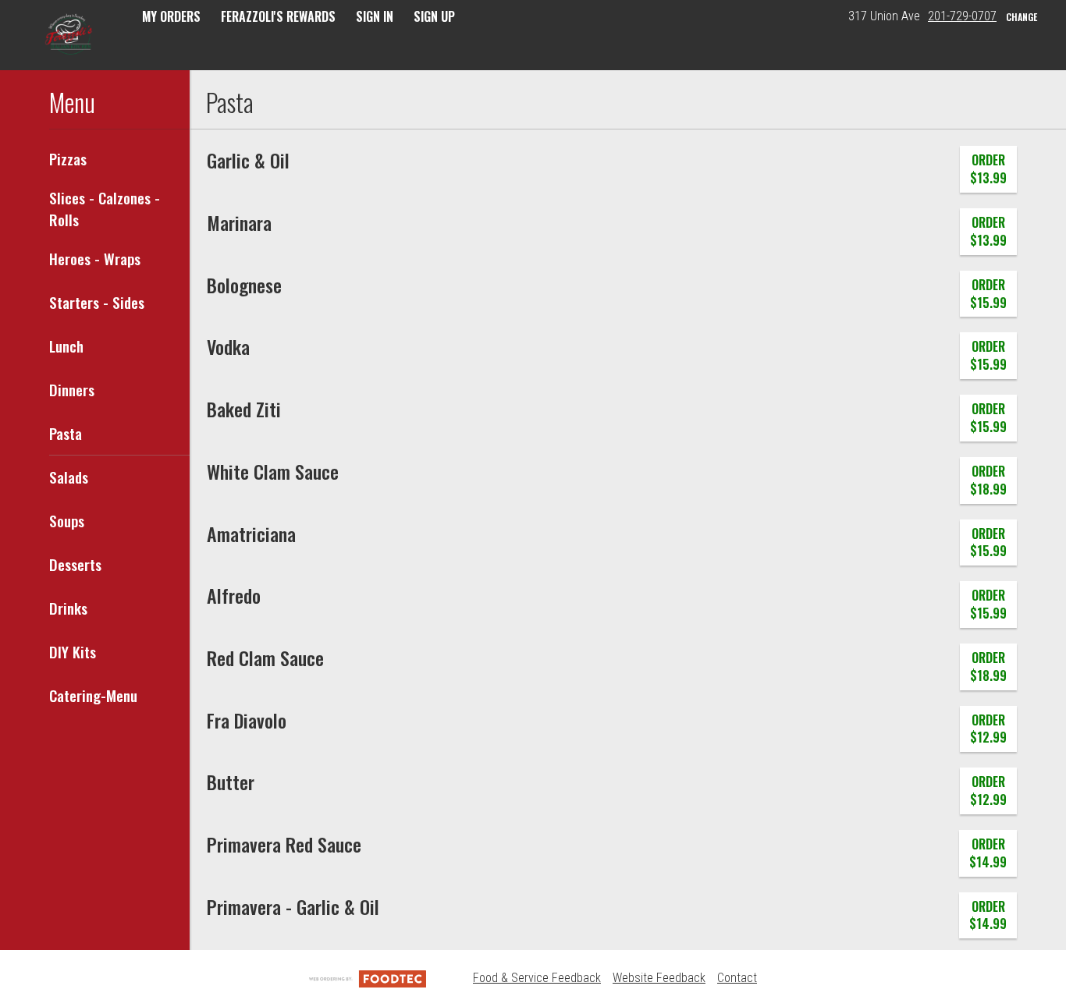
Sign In (374, 16)
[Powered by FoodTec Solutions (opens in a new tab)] (367, 977)
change (1021, 16)
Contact (737, 977)
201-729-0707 (962, 16)
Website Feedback (659, 977)
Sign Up (434, 16)
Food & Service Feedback (537, 977)
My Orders (171, 16)
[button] (71, 36)
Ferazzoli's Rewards (278, 16)
